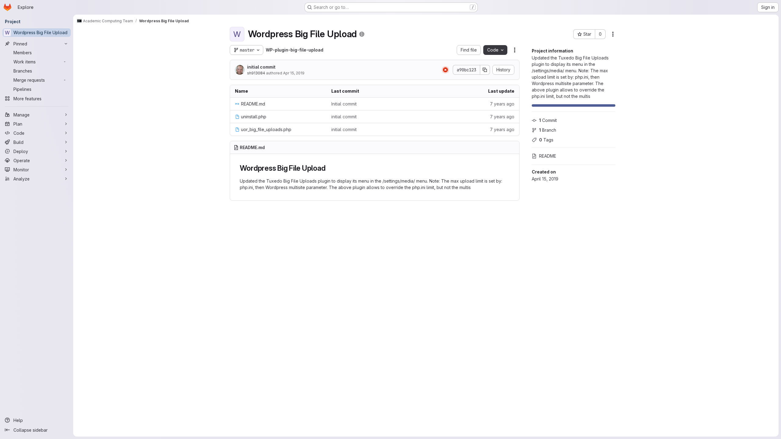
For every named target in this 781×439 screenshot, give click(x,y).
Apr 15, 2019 (293, 73)
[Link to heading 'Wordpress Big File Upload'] (329, 168)
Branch (547, 130)
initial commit (261, 67)
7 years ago (502, 103)
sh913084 (256, 73)
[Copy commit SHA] (485, 70)
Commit (548, 120)
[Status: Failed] (445, 69)
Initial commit (344, 103)
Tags (546, 139)
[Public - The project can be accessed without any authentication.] (361, 34)
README (547, 156)
